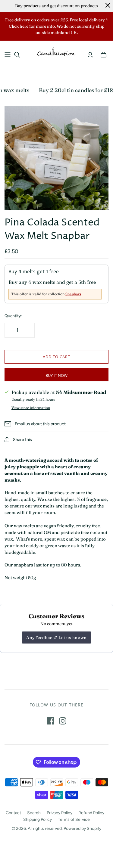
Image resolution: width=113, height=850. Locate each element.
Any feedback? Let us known (56, 637)
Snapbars (73, 294)
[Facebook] (50, 720)
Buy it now (56, 375)
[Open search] (17, 55)
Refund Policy (91, 812)
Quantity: (13, 315)
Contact (13, 812)
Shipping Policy (37, 819)
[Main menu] (8, 55)
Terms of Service (74, 819)
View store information (30, 407)
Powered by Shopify (82, 828)
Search (34, 812)
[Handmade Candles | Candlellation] (56, 51)
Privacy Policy (59, 812)
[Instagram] (62, 720)
